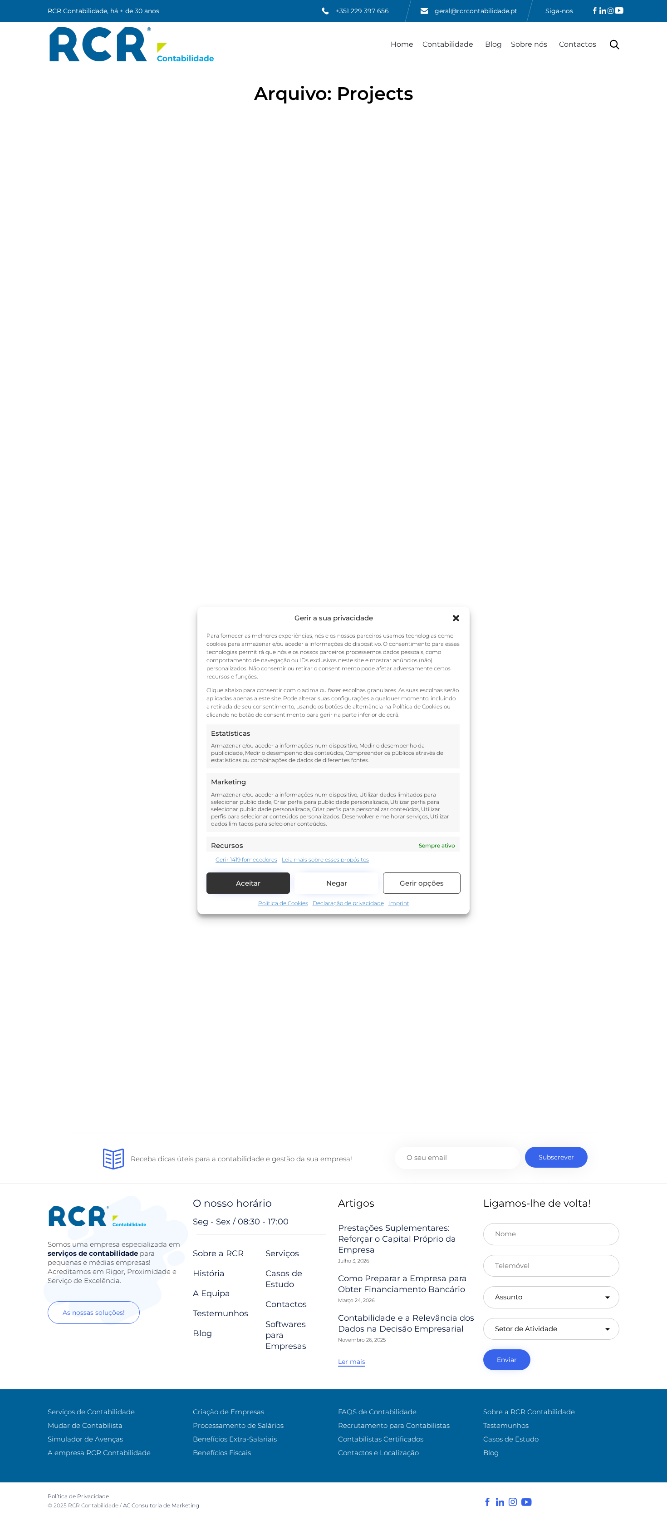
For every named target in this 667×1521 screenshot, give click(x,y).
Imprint (398, 903)
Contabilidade (447, 44)
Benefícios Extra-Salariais (235, 1439)
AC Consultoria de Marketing (162, 1505)
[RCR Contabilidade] (132, 44)
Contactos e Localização (378, 1452)
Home (402, 44)
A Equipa (211, 1293)
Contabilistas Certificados (380, 1439)
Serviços (282, 1253)
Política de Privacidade (78, 1496)
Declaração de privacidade (348, 903)
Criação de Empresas (228, 1411)
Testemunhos (220, 1313)
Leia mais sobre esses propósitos (325, 859)
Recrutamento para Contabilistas (394, 1425)
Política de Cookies (283, 903)
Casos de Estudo (283, 1278)
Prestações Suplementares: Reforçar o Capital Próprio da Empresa (397, 1239)
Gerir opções (422, 883)
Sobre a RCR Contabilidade (529, 1411)
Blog (493, 44)
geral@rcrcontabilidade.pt (476, 11)
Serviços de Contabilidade (91, 1411)
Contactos (577, 44)
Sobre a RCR (218, 1253)
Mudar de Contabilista (85, 1425)
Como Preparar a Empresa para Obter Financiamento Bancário (402, 1283)
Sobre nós (529, 44)
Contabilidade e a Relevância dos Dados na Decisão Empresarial (406, 1323)
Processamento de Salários (238, 1425)
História (209, 1273)
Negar (336, 883)
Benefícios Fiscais (222, 1452)
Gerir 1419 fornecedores (246, 859)
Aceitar (248, 883)
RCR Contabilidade (93, 1505)
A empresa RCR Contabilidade (99, 1452)
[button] (456, 618)
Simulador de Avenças (85, 1439)
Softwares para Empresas (285, 1335)
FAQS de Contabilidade (377, 1411)
